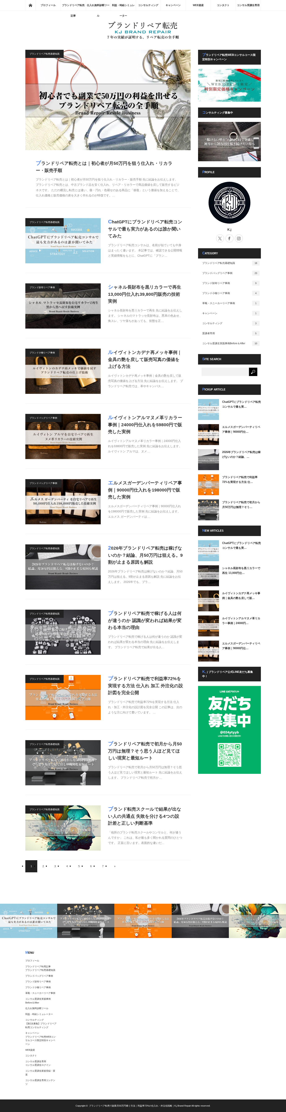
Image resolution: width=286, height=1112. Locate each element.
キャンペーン (173, 5)
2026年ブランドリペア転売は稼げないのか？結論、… (241, 454)
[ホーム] (30, 5)
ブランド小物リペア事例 (42, 352)
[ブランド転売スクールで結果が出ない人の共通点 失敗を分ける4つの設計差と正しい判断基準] (63, 828)
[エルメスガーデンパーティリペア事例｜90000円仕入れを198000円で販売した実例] (63, 501)
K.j (229, 229)
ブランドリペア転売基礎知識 (44, 53)
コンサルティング (148, 5)
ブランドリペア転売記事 (73, 7)
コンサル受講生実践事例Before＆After (229, 343)
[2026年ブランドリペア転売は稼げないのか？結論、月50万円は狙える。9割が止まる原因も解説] (63, 567)
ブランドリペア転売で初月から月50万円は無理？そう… (241, 505)
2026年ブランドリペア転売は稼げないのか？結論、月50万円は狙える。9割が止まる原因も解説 (145, 554)
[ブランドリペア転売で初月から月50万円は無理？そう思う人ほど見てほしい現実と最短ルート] (63, 762)
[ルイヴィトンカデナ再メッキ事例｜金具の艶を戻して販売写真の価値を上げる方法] (63, 371)
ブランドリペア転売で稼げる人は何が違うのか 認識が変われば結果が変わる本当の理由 (145, 620)
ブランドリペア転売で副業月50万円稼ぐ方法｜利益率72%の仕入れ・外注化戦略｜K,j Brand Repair (140, 1105)
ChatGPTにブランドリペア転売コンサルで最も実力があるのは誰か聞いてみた (145, 228)
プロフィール (48, 5)
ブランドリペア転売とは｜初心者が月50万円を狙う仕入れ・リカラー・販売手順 (104, 166)
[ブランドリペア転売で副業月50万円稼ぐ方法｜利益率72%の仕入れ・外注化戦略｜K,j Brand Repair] (143, 38)
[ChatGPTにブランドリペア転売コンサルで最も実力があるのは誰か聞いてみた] (63, 240)
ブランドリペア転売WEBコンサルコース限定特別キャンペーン (40, 1040)
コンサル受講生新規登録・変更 (40, 1073)
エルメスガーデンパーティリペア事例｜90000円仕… (241, 429)
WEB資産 (198, 5)
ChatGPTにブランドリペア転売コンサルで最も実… (241, 404)
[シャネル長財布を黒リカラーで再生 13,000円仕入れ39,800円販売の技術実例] (63, 306)
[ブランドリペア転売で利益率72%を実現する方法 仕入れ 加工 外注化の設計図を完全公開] (63, 697)
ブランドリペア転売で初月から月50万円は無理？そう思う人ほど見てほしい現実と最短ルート (145, 750)
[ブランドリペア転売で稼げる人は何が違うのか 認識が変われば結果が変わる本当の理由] (63, 632)
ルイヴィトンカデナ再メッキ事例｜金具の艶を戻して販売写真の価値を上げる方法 (145, 359)
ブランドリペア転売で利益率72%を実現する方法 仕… (240, 480)
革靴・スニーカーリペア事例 (229, 303)
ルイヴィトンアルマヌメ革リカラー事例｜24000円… (241, 621)
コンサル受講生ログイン (38, 1065)
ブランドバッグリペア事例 (43, 418)
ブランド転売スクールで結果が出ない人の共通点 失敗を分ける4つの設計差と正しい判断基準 (144, 815)
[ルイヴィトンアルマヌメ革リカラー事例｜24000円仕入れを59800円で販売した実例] (63, 436)
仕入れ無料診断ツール (98, 7)
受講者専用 (229, 333)
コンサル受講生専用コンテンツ (40, 1082)
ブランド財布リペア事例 (42, 287)
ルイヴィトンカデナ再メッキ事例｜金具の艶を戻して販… (241, 596)
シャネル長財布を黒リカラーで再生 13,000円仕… (241, 571)
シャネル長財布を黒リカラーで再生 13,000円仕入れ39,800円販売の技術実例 (144, 293)
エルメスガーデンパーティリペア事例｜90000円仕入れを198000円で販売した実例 (145, 489)
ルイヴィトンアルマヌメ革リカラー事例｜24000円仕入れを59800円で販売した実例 (145, 424)
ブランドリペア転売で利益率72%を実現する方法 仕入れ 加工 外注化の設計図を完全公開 (145, 685)
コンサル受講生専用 (248, 5)
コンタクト (223, 5)
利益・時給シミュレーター (123, 7)
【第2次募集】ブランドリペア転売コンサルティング (41, 1025)
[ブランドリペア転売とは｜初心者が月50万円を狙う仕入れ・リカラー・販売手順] (108, 100)
